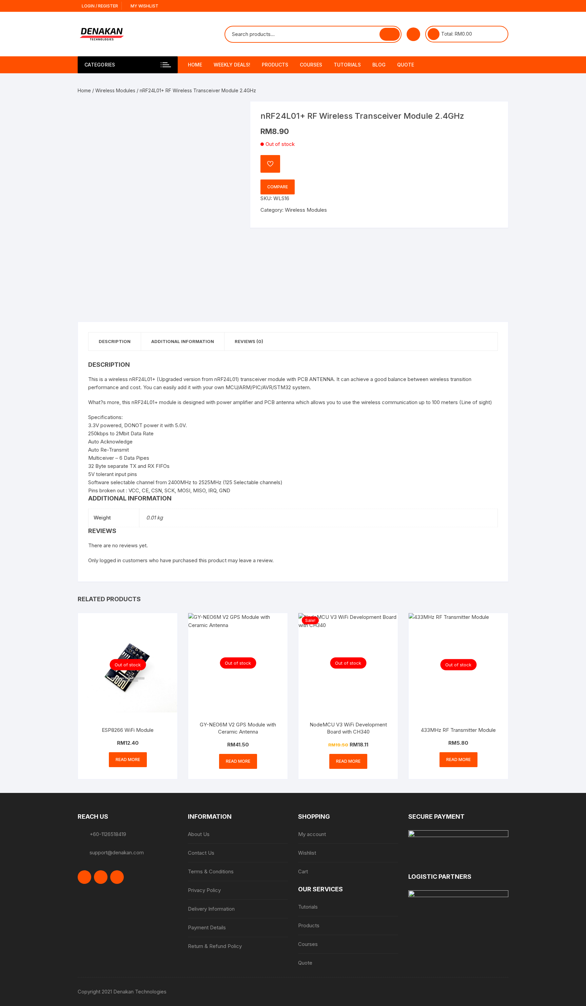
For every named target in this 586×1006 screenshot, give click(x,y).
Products (275, 65)
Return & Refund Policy (215, 946)
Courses (311, 65)
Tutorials (347, 65)
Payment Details (207, 927)
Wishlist (307, 853)
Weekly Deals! (232, 65)
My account (312, 834)
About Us (199, 834)
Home (195, 65)
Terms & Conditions (211, 871)
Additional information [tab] (182, 341)
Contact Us (201, 853)
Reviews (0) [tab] (249, 341)
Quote (405, 65)
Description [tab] (115, 341)
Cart (303, 871)
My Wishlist (144, 5)
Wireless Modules (115, 90)
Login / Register (99, 5)
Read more (128, 759)
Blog (379, 65)
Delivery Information (211, 909)
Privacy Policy (204, 890)
